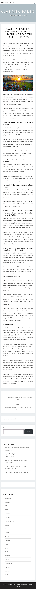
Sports (7, 559)
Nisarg (18, 586)
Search (5, 428)
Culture (7, 506)
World (6, 575)
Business (7, 502)
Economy (7, 513)
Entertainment (9, 521)
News (6, 548)
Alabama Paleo (7, 2)
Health (7, 536)
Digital (7, 510)
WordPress (24, 584)
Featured (7, 529)
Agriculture (8, 498)
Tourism (7, 567)
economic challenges (15, 320)
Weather (7, 571)
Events (7, 525)
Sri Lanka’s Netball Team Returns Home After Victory (18, 407)
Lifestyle (7, 540)
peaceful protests (27, 53)
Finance (7, 532)
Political (7, 552)
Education (8, 517)
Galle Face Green (27, 379)
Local (6, 544)
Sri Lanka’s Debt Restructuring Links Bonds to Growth (18, 397)
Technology (8, 563)
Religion (7, 555)
